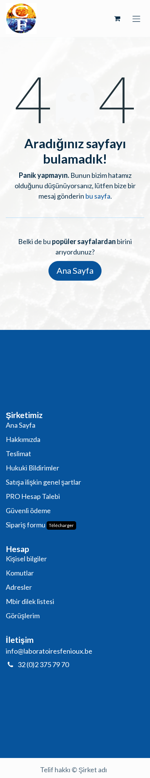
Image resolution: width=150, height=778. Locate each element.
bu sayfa (97, 196)
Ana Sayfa (75, 270)
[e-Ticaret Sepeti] (117, 18)
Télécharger (61, 525)
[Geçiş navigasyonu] (136, 18)
